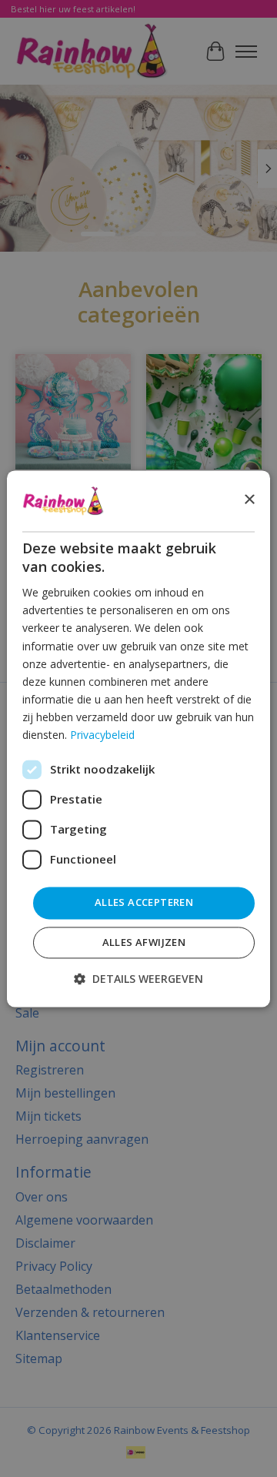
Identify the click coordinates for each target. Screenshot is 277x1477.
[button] (138, 978)
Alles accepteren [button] (144, 903)
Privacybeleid (102, 734)
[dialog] (138, 738)
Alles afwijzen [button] (144, 942)
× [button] (249, 500)
